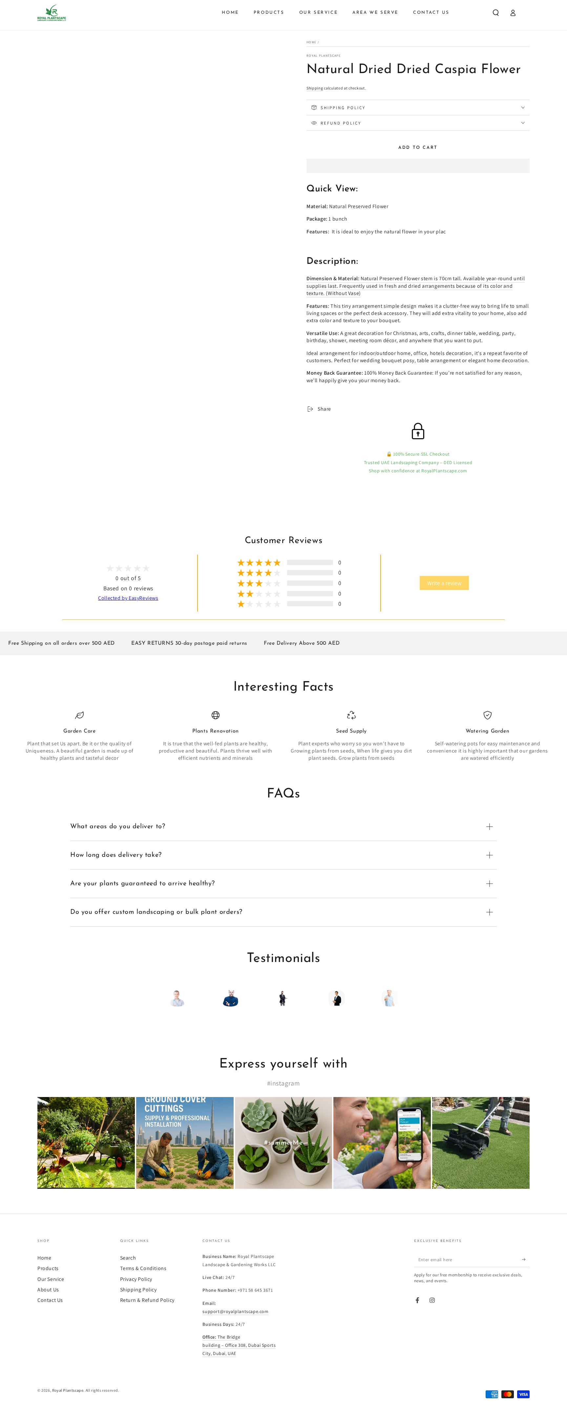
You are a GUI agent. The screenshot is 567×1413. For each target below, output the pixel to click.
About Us (48, 1289)
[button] (418, 167)
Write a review (444, 583)
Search (128, 1257)
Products (48, 1268)
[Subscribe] (526, 1259)
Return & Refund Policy (147, 1300)
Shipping (314, 88)
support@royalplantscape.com (235, 1311)
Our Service (50, 1279)
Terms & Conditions (143, 1268)
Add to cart (418, 148)
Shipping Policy (138, 1289)
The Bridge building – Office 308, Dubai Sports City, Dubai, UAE (239, 1345)
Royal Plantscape (323, 55)
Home (311, 42)
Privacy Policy (136, 1279)
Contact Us (50, 1300)
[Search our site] (495, 13)
